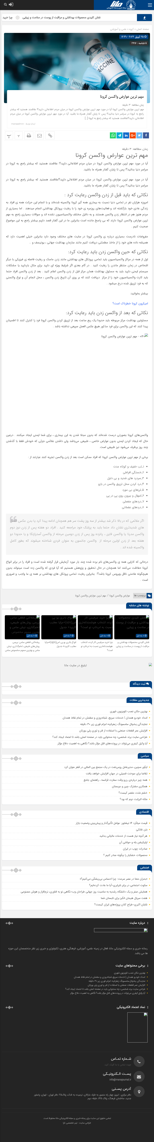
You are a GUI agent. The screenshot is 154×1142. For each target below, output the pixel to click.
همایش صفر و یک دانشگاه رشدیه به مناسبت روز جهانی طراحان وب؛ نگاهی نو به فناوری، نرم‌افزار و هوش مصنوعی (84, 891)
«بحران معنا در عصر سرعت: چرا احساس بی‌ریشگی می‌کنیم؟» (113, 879)
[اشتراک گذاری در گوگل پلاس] (133, 135)
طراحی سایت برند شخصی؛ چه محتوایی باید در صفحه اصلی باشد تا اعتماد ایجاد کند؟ (100, 737)
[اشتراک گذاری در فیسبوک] (146, 135)
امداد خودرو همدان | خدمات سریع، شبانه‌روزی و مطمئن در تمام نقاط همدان (105, 718)
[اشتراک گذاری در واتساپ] (113, 135)
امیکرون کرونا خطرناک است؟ (130, 303)
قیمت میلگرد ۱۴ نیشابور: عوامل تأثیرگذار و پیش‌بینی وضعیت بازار (111, 823)
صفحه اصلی (142, 29)
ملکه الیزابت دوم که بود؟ (133, 799)
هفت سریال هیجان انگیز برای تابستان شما (124, 898)
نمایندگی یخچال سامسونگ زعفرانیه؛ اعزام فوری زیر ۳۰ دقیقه (113, 724)
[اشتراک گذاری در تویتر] (139, 135)
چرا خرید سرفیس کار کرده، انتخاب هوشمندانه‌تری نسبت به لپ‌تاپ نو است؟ (97, 646)
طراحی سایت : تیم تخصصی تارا (77, 1123)
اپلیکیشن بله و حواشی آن (133, 842)
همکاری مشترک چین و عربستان (129, 786)
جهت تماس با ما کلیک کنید (117, 1065)
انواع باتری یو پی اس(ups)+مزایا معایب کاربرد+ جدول (60, 644)
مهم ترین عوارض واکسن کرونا (122, 96)
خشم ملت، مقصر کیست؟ (133, 793)
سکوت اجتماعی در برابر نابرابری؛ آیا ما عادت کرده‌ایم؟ (118, 885)
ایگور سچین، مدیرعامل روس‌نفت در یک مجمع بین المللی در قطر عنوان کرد (105, 767)
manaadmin (17, 124)
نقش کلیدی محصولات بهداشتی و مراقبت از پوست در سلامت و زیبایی (78, 17)
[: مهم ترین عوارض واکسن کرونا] (39, 135)
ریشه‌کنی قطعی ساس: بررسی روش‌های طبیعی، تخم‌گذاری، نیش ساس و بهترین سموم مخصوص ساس (22, 646)
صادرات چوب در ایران (135, 849)
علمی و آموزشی (118, 29)
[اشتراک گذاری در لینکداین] (126, 135)
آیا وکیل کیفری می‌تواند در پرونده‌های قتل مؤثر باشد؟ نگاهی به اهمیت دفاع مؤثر (102, 743)
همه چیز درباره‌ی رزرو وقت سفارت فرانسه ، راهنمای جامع (115, 780)
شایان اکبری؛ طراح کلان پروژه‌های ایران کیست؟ (120, 904)
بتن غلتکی (141, 829)
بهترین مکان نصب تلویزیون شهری (128, 711)
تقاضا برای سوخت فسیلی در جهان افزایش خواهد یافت (116, 773)
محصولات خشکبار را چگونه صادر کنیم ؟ (125, 855)
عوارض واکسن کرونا (119, 596)
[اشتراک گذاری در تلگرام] (120, 135)
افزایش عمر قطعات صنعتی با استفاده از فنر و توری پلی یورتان (113, 730)
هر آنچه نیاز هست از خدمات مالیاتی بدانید (123, 836)
